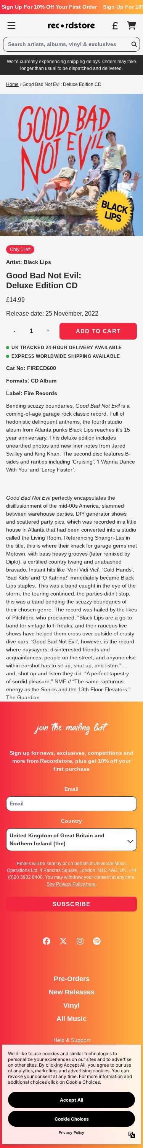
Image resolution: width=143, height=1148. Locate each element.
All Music (71, 1019)
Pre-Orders (72, 979)
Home (12, 84)
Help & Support (71, 1040)
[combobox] (71, 44)
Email (71, 789)
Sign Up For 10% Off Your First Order (49, 7)
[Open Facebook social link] (46, 941)
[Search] (134, 44)
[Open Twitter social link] (63, 941)
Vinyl (71, 1005)
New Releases (72, 992)
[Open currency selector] (114, 25)
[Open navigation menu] (11, 25)
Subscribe (72, 904)
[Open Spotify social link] (96, 941)
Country (71, 821)
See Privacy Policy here (71, 884)
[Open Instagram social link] (80, 941)
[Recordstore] (71, 25)
